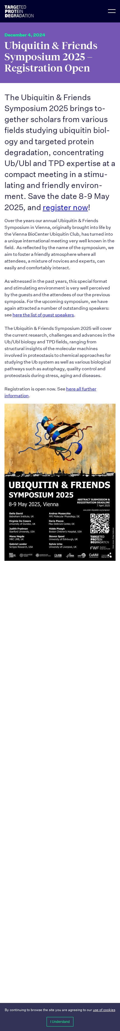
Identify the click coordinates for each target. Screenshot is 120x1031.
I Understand (60, 1022)
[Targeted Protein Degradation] (26, 11)
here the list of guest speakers (43, 315)
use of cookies (104, 1009)
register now (65, 207)
